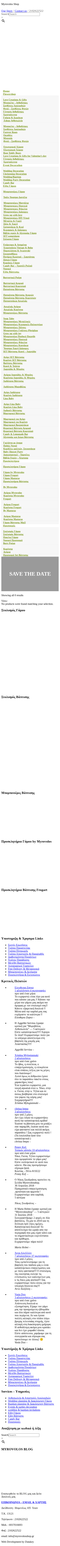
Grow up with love (12, 215)
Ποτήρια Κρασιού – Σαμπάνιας (19, 257)
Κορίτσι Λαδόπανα (13, 395)
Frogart (7, 499)
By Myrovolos (10, 487)
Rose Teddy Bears (12, 153)
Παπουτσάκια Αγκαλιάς (15, 301)
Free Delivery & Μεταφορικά (23, 968)
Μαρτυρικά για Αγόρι (14, 419)
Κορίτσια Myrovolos (14, 495)
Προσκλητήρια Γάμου (14, 466)
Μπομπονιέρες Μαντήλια (16, 203)
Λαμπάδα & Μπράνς (13, 369)
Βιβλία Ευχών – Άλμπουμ (15, 458)
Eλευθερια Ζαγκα (24, 987)
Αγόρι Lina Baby (12, 404)
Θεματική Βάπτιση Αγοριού (17, 428)
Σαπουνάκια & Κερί (13, 227)
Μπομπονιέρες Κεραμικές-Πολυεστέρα (22, 324)
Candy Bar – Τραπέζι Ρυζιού (17, 266)
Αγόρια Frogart (11, 504)
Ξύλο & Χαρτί (10, 224)
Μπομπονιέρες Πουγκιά (15, 339)
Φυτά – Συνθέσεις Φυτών (15, 108)
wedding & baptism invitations (24, 1409)
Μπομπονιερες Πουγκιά (15, 206)
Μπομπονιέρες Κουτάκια (15, 345)
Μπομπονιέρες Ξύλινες (14, 327)
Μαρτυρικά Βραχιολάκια (15, 425)
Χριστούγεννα (10, 114)
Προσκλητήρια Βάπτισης (15, 481)
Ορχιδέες (7, 135)
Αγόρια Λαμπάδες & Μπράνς (18, 375)
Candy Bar (8, 183)
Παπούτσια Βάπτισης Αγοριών (18, 295)
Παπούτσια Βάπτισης (13, 289)
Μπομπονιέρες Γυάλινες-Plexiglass (20, 330)
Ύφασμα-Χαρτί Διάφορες (16, 348)
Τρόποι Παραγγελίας (19, 948)
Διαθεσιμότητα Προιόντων (22, 956)
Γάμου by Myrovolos (13, 472)
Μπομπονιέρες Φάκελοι (15, 342)
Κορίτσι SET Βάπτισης (14, 360)
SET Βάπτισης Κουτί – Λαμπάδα (19, 351)
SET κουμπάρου (11, 236)
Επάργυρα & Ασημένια (15, 245)
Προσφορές (9, 525)
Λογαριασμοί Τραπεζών (21, 965)
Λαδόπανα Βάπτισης (13, 381)
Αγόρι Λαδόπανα (12, 392)
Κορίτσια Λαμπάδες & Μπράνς (19, 378)
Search (5, 14)
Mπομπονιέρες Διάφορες (16, 212)
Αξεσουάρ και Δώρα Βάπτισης (18, 437)
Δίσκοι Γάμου (10, 260)
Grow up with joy (12, 333)
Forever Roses (10, 132)
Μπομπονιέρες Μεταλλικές (16, 321)
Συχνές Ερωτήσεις (18, 945)
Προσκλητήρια (11, 461)
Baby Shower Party (13, 452)
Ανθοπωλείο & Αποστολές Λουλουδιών (29, 1398)
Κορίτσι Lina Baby (13, 407)
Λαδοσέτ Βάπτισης (12, 410)
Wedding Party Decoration (16, 180)
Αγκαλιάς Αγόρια (12, 306)
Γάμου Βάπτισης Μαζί (14, 522)
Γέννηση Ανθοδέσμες (13, 111)
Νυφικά (7, 269)
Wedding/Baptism (12, 177)
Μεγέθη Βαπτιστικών (19, 962)
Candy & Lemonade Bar (15, 434)
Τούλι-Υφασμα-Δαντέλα (15, 197)
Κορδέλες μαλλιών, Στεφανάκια (19, 449)
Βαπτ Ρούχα (9, 543)
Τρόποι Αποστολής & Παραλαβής (26, 953)
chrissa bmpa (21, 1108)
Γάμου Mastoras (11, 478)
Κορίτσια (8, 549)
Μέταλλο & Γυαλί (12, 221)
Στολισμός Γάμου (11, 531)
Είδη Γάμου (9, 186)
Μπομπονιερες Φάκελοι (15, 209)
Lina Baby (8, 398)
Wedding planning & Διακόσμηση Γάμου (30, 1401)
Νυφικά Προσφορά (12, 540)
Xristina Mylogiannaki (26, 1055)
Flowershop (9, 94)
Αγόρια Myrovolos (13, 493)
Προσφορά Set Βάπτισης (15, 555)
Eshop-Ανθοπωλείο (13, 120)
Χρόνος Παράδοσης (18, 959)
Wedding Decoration (13, 171)
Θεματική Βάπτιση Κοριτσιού (18, 431)
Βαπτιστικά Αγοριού (13, 283)
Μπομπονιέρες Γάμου (14, 191)
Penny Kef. (21, 1147)
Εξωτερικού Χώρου (13, 150)
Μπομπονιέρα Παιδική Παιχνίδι (19, 336)
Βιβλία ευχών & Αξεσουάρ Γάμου (19, 233)
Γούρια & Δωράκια (13, 117)
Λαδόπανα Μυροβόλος (14, 387)
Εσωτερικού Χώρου (13, 147)
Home (6, 91)
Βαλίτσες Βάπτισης (12, 363)
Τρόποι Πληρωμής (18, 950)
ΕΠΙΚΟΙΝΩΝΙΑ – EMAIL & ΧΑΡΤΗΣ (23, 1502)
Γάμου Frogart (10, 475)
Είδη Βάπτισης (11, 272)
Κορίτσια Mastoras (13, 519)
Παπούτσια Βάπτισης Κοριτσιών (19, 298)
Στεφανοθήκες (10, 254)
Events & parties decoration (22, 1406)
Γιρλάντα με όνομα (12, 443)
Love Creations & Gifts (15, 100)
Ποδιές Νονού (10, 446)
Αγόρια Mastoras (12, 516)
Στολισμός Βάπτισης (13, 534)
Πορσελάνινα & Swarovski (16, 250)
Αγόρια (6, 552)
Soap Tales (8, 318)
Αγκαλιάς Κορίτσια (13, 309)
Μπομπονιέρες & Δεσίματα (22, 971)
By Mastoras (9, 510)
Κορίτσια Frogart (12, 507)
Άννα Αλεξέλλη (23, 1253)
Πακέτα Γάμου (10, 537)
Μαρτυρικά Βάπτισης (14, 413)
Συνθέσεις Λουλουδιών (14, 106)
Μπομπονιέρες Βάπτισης (15, 313)
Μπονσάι (7, 138)
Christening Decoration (15, 174)
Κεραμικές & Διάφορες (15, 230)
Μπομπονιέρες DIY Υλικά (16, 218)
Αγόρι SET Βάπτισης (13, 357)
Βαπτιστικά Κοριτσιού (14, 286)
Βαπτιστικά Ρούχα (12, 277)
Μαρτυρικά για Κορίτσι (15, 422)
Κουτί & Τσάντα (11, 366)
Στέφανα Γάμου (11, 239)
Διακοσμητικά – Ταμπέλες (16, 455)
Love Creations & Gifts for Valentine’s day (24, 156)
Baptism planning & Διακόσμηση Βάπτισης (31, 1404)
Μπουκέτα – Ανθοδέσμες (15, 103)
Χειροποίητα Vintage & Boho (18, 247)
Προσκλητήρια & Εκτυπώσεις (24, 974)
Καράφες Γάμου (11, 263)
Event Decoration (12, 165)
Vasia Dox (20, 1294)
